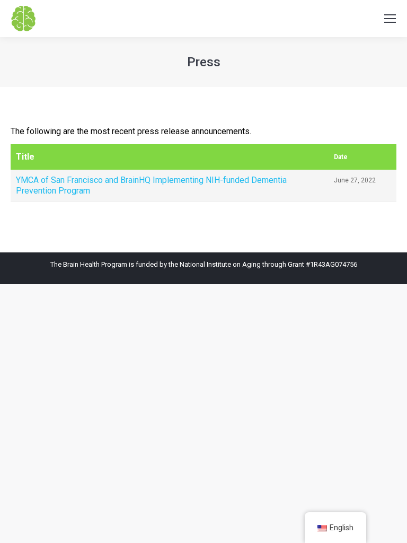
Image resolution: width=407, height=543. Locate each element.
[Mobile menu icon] (390, 18)
